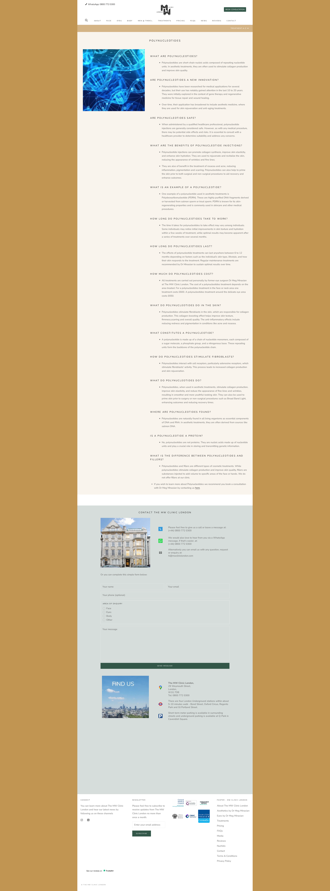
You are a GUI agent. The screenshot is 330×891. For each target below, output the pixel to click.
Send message (165, 666)
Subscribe (141, 833)
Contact (231, 21)
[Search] (86, 20)
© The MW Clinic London (93, 885)
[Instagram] (82, 820)
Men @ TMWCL (145, 21)
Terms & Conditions (227, 855)
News (204, 21)
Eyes (119, 21)
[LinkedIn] (88, 820)
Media (220, 835)
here (197, 487)
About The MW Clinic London (232, 805)
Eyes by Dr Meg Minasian (230, 815)
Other (109, 619)
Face (109, 21)
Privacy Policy (224, 861)
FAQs (193, 21)
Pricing (180, 21)
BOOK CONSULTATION (235, 9)
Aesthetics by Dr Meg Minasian (233, 810)
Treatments (164, 21)
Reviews (216, 21)
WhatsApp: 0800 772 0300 (101, 4)
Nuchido (221, 845)
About (97, 21)
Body (130, 21)
